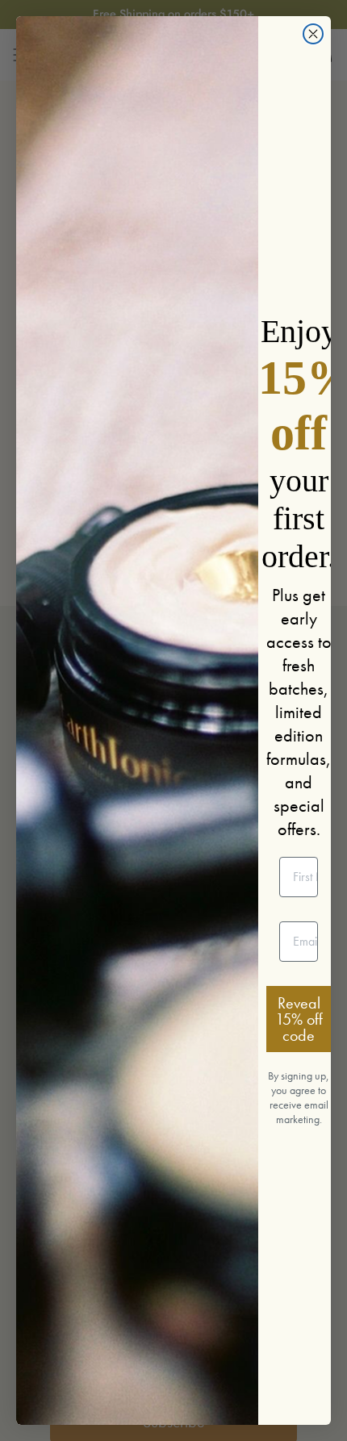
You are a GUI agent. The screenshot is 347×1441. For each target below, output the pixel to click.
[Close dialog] (313, 34)
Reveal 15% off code (299, 1019)
